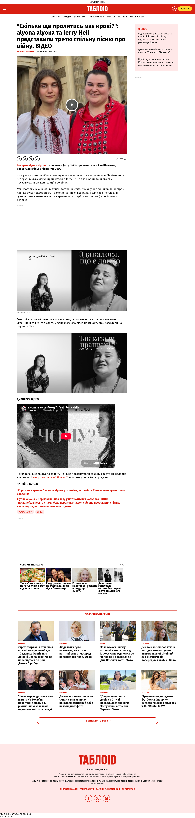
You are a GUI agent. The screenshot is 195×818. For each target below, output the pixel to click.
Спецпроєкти (137, 17)
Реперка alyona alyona (32, 165)
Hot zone (123, 17)
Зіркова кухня (97, 17)
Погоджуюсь (7, 816)
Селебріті (55, 17)
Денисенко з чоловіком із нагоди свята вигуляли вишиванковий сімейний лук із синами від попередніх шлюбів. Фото (158, 654)
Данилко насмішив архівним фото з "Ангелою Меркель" (155, 51)
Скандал (67, 17)
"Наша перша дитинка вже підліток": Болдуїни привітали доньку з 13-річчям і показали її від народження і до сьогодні (35, 703)
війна (39, 512)
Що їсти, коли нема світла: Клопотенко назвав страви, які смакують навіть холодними (156, 62)
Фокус (142, 29)
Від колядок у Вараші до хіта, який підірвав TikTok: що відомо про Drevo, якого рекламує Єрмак (155, 38)
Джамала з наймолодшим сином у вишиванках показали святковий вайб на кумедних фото (76, 701)
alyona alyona (25, 512)
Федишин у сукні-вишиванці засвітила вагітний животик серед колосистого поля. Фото (75, 652)
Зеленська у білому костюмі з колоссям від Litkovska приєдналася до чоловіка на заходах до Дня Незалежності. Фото (117, 654)
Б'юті (84, 17)
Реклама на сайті (69, 789)
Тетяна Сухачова (26, 51)
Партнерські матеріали (108, 789)
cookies (27, 814)
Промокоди (128, 789)
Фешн (77, 17)
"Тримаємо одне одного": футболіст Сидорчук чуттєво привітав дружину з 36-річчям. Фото (158, 701)
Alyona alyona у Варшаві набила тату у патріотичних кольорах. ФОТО (62, 499)
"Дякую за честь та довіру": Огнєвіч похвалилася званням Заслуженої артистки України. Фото (114, 703)
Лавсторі (111, 17)
